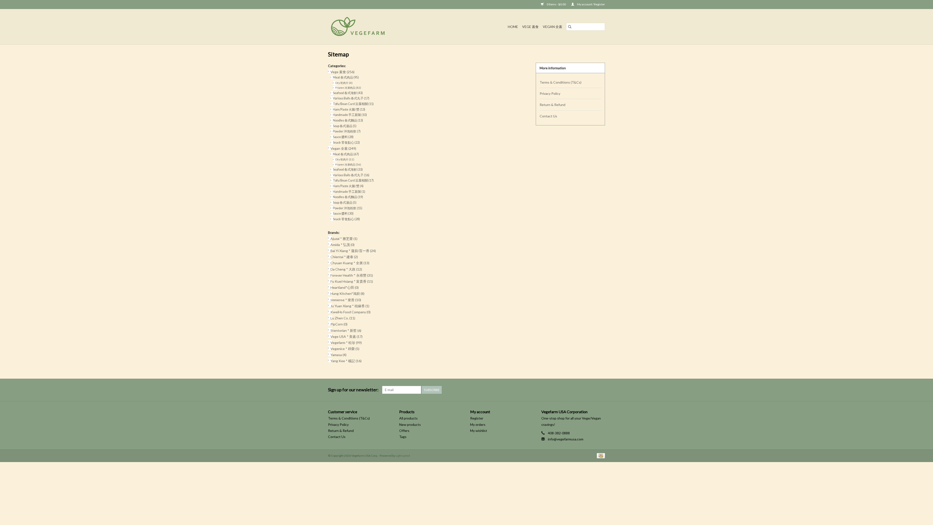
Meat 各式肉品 (346, 77)
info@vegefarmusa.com (565, 439)
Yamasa (338, 355)
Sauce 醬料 (343, 137)
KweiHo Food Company (350, 312)
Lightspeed (403, 455)
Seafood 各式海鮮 (348, 93)
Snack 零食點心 (346, 142)
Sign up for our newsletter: (353, 389)
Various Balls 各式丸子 (351, 98)
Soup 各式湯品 (344, 126)
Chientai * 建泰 (344, 257)
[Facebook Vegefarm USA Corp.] (592, 390)
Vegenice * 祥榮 (344, 349)
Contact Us (548, 116)
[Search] (569, 27)
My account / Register (591, 4)
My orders (477, 424)
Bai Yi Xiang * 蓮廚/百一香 (353, 251)
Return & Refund (552, 105)
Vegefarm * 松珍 (346, 343)
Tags (402, 437)
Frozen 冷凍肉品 (348, 87)
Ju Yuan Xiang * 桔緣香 (349, 306)
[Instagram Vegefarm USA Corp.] (601, 390)
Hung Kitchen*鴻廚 (347, 293)
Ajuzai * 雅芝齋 (343, 238)
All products (408, 418)
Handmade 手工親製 (350, 115)
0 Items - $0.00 (556, 4)
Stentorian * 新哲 (345, 330)
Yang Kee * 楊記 (346, 361)
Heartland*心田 (344, 287)
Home (513, 27)
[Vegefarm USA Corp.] (380, 26)
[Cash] (600, 455)
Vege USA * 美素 (346, 336)
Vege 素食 (530, 27)
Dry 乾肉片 (344, 82)
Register (476, 418)
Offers (404, 431)
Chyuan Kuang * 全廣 (349, 263)
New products (410, 424)
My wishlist (478, 431)
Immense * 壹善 (345, 300)
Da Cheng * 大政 (346, 269)
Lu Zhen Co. (342, 318)
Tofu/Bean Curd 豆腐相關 (353, 104)
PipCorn (338, 324)
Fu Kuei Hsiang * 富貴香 (351, 281)
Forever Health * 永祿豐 (351, 275)
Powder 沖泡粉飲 (347, 131)
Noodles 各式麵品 (348, 120)
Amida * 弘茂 (342, 245)
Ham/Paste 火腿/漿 (349, 109)
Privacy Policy (550, 93)
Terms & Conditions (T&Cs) (560, 82)
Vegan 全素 (552, 27)
